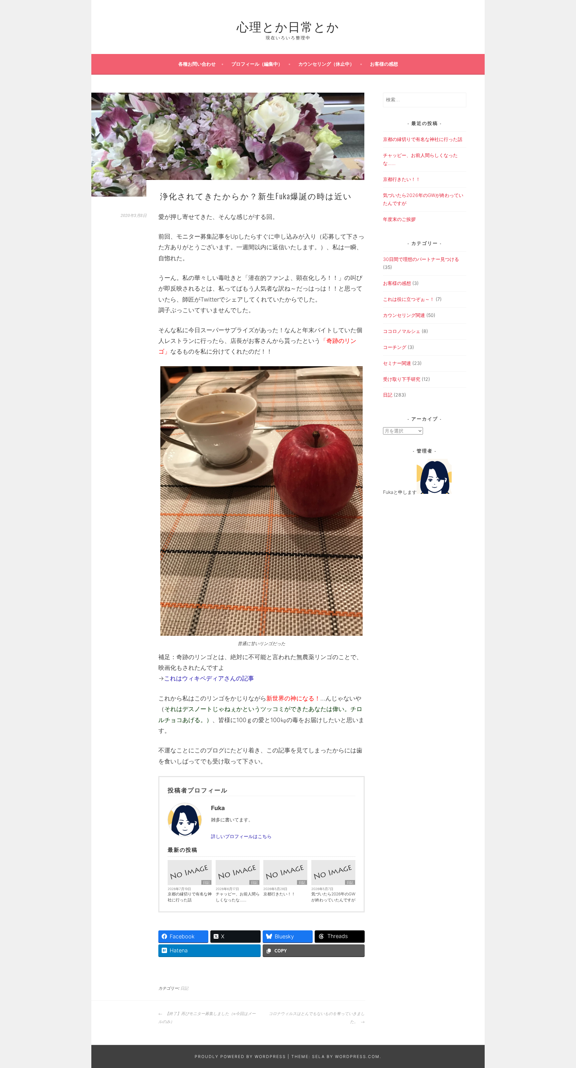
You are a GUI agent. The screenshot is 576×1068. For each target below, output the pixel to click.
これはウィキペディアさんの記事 (209, 678)
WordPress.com (357, 1056)
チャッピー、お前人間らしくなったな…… (238, 896)
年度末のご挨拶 (399, 219)
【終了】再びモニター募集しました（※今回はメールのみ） (207, 1017)
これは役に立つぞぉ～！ (408, 299)
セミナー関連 (397, 363)
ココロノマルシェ (401, 331)
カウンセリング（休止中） (326, 64)
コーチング (394, 347)
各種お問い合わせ (197, 64)
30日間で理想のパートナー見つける (421, 259)
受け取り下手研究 (401, 379)
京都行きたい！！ (279, 893)
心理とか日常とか (288, 26)
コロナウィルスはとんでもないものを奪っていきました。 (317, 1017)
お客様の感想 (384, 64)
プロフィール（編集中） (257, 64)
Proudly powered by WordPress (240, 1056)
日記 (206, 882)
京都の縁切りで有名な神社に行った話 (190, 896)
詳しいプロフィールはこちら (241, 836)
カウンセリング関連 (404, 315)
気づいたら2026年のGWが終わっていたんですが (333, 896)
